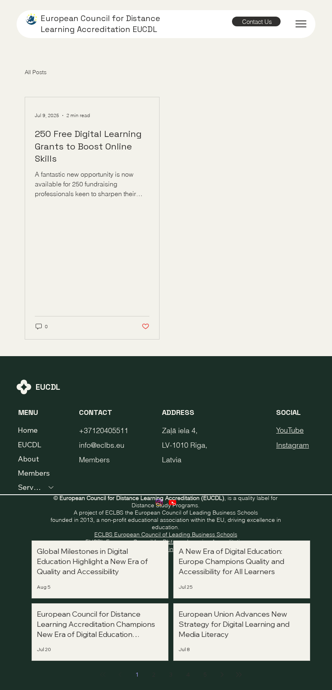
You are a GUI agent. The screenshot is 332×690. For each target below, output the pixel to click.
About (28, 459)
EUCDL (29, 444)
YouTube (290, 430)
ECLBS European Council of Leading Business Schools (165, 534)
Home (28, 430)
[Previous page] (120, 674)
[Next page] (222, 674)
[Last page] (239, 674)
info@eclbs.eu (101, 445)
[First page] (103, 674)
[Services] (51, 487)
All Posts (36, 72)
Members (34, 473)
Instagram (292, 445)
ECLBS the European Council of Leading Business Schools (181, 512)
